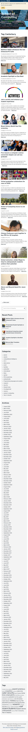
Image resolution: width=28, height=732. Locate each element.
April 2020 (6, 495)
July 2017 (6, 561)
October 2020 (7, 483)
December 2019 (8, 503)
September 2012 (8, 673)
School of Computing (9, 15)
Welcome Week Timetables (12, 342)
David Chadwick (17, 693)
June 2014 (6, 631)
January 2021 (7, 477)
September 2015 (8, 603)
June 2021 (6, 467)
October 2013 (7, 647)
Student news (7, 387)
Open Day (18, 701)
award (14, 689)
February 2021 (7, 475)
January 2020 (7, 501)
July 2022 (6, 440)
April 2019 (6, 519)
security (6, 385)
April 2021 (6, 471)
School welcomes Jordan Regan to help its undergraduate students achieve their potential (13, 262)
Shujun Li (9, 706)
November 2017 (7, 553)
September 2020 (8, 485)
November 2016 (8, 577)
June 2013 (6, 655)
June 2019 (6, 515)
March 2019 (7, 521)
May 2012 (6, 677)
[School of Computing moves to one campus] (14, 202)
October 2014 (7, 625)
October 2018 (7, 531)
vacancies (13, 710)
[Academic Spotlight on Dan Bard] (14, 72)
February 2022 (7, 450)
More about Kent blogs (8, 727)
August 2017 (7, 559)
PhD (22, 701)
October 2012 (7, 671)
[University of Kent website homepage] (6, 1)
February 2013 (7, 663)
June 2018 (6, 539)
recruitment (10, 704)
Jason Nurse (9, 699)
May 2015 (6, 611)
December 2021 (8, 454)
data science (7, 363)
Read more (3, 60)
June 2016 (6, 585)
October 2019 (7, 507)
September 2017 (8, 557)
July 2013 (6, 653)
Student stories (21, 709)
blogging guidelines (20, 727)
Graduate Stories (5, 697)
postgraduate (7, 379)
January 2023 (7, 428)
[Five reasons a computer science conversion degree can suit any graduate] (14, 148)
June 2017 (6, 563)
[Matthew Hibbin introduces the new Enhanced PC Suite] (14, 46)
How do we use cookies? (6, 5)
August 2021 (7, 462)
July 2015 (6, 607)
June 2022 (6, 442)
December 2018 (8, 527)
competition (8, 691)
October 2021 (7, 458)
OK (3, 7)
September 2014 (8, 627)
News (5, 373)
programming (5, 704)
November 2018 (8, 529)
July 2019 (6, 513)
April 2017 (6, 567)
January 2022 (7, 452)
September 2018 (8, 533)
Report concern (14, 729)
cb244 (3, 103)
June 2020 (6, 491)
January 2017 (7, 573)
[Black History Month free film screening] (14, 123)
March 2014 (7, 637)
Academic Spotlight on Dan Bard (12, 76)
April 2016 (6, 589)
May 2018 (6, 541)
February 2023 (7, 426)
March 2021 (7, 473)
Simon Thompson (15, 707)
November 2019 (8, 505)
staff (21, 707)
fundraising (22, 695)
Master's (8, 701)
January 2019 (7, 525)
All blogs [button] (25, 1)
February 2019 (7, 523)
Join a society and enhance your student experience (12, 101)
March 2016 (7, 591)
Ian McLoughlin (18, 697)
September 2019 (8, 509)
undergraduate (6, 711)
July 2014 (6, 629)
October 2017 (7, 555)
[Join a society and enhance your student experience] (14, 96)
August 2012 (7, 675)
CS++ (5, 361)
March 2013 (7, 661)
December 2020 (8, 479)
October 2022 (7, 434)
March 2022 (7, 448)
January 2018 (7, 549)
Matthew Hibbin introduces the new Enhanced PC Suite (13, 51)
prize (23, 703)
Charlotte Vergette (6, 54)
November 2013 (8, 645)
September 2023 (8, 414)
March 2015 (7, 615)
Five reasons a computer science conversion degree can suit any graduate (12, 155)
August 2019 (7, 511)
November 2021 (8, 457)
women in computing (9, 393)
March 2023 (7, 424)
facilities (6, 367)
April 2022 (6, 446)
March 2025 (7, 408)
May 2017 (6, 565)
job (13, 699)
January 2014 (7, 641)
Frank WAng (17, 695)
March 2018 (7, 545)
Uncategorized (7, 389)
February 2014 (7, 639)
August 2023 (7, 416)
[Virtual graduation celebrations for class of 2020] (14, 176)
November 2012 (8, 669)
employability (10, 695)
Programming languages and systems (13, 381)
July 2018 (6, 537)
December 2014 (8, 621)
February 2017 (7, 571)
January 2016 (7, 595)
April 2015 (6, 613)
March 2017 (6, 569)
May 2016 (6, 587)
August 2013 (7, 651)
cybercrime (20, 691)
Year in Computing (19, 710)
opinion (5, 375)
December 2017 (7, 551)
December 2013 (8, 643)
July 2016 (6, 583)
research (6, 383)
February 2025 (7, 410)
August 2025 (7, 406)
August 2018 (7, 535)
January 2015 (7, 619)
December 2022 (8, 430)
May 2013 (6, 657)
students (12, 708)
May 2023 (6, 420)
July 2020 (6, 489)
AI (2, 689)
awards (5, 357)
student (5, 709)
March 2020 (7, 497)
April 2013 (6, 659)
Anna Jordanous (9, 689)
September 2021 (8, 461)
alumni (5, 355)
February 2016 (7, 593)
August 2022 (7, 438)
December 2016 (8, 575)
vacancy (6, 391)
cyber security (8, 693)
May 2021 (6, 469)
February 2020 (7, 499)
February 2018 (7, 547)
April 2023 (6, 422)
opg (3, 185)
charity (3, 691)
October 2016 (7, 579)
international (7, 371)
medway (13, 701)
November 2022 (8, 432)
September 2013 (8, 649)
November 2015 (8, 599)
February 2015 (7, 617)
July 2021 (6, 465)
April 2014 (6, 635)
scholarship (22, 704)
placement (5, 703)
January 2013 (7, 665)
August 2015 (7, 605)
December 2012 (8, 667)
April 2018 (6, 543)
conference (15, 691)
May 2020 (6, 493)
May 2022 (6, 444)
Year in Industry (8, 395)
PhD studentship (8, 377)
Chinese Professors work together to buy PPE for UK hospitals (13, 234)
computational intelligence (10, 359)
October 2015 (7, 601)
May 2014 (6, 633)
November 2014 (8, 623)
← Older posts (5, 302)
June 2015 (6, 609)
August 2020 (7, 487)
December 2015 (8, 597)
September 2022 (8, 436)
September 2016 (8, 581)
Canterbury (21, 689)
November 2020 (8, 481)
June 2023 (6, 418)
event (5, 365)
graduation (6, 369)
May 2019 (6, 517)
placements (11, 703)
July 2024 (6, 412)
